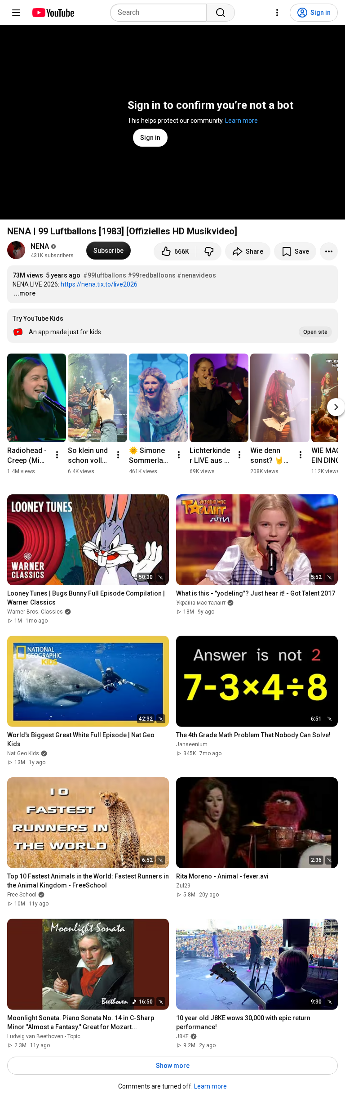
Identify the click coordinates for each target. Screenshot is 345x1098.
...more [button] (24, 293)
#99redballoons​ (152, 275)
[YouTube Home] (52, 12)
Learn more (241, 120)
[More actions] (329, 251)
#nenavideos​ (196, 275)
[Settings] (277, 12)
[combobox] (161, 12)
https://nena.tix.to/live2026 (99, 284)
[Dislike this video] (208, 251)
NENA (40, 246)
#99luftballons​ (104, 275)
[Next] (336, 407)
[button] (172, 326)
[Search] (220, 13)
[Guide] (16, 12)
